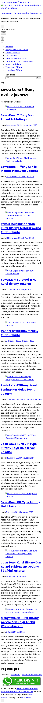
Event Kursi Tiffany (14, 70)
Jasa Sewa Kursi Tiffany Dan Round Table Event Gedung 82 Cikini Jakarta (21, 567)
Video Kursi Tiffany (14, 67)
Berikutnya (37, 674)
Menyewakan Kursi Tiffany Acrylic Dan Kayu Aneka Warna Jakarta (20, 622)
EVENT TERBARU (13, 52)
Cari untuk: (5, 29)
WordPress (26, 697)
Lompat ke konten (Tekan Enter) (16, 2)
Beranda (9, 46)
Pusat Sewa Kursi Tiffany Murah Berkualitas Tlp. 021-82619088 (21, 13)
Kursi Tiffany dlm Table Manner (19, 61)
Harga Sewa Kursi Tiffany (17, 49)
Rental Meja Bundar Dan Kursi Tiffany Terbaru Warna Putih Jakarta (21, 228)
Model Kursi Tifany (14, 64)
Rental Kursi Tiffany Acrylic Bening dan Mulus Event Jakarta (20, 390)
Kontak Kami (11, 55)
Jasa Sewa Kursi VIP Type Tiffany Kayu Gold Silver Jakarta (19, 448)
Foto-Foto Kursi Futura (16, 58)
